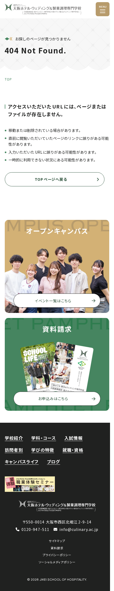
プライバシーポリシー (57, 555)
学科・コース (43, 438)
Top (8, 79)
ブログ (53, 461)
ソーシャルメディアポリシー (57, 562)
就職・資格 (73, 450)
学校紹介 (14, 438)
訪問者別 (14, 450)
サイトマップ (57, 541)
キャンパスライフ (22, 461)
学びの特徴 (42, 450)
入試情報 (73, 438)
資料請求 (57, 548)
